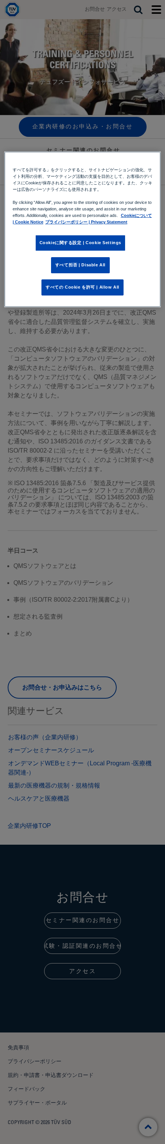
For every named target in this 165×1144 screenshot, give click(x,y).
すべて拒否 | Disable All (80, 265)
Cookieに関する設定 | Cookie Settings (80, 242)
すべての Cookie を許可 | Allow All (82, 287)
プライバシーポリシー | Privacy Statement (86, 222)
